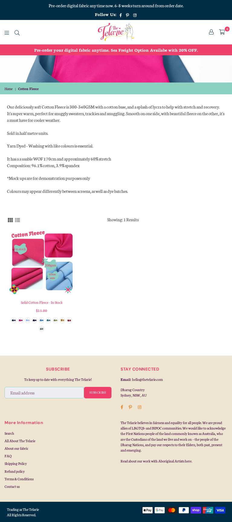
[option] (116, 50)
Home (9, 88)
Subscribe (97, 392)
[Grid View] (10, 219)
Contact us (12, 486)
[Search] (17, 32)
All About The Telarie (20, 440)
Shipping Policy (16, 463)
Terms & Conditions (19, 478)
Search (9, 433)
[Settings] (211, 32)
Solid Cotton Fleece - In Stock (42, 302)
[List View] (17, 219)
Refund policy (15, 471)
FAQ (8, 455)
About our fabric (16, 448)
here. (188, 461)
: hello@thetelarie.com (146, 379)
